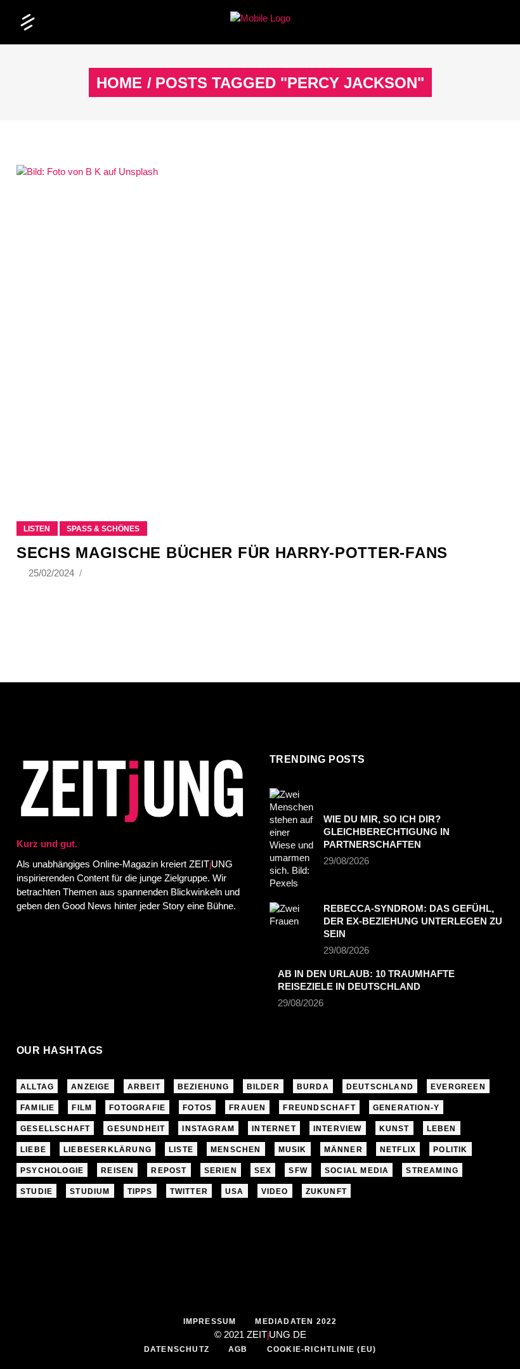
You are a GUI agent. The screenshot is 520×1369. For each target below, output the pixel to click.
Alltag (37, 1086)
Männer (343, 1149)
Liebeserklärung (107, 1149)
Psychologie (52, 1170)
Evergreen (458, 1086)
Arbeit (143, 1086)
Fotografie (137, 1107)
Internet (274, 1128)
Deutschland (379, 1086)
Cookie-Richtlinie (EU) (321, 1349)
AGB (238, 1349)
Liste (181, 1149)
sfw (298, 1170)
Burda (313, 1086)
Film (82, 1107)
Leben (442, 1128)
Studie (36, 1191)
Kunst (394, 1128)
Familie (37, 1107)
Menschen (236, 1149)
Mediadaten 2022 (296, 1321)
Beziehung (204, 1086)
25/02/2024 (53, 573)
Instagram (208, 1128)
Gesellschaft (55, 1128)
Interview (337, 1128)
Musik (292, 1149)
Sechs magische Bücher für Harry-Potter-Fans (232, 552)
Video (275, 1191)
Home (119, 83)
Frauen (247, 1107)
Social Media (357, 1170)
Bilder (263, 1086)
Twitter (189, 1191)
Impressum (210, 1321)
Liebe (33, 1149)
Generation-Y (406, 1107)
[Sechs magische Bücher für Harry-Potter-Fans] (260, 327)
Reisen (117, 1170)
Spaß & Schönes (103, 528)
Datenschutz (176, 1349)
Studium (90, 1191)
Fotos (197, 1107)
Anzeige (90, 1086)
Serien (220, 1170)
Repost (168, 1170)
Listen (36, 528)
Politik (450, 1149)
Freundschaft (319, 1107)
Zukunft (326, 1191)
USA (234, 1191)
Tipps (140, 1191)
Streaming (432, 1170)
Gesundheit (136, 1128)
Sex (263, 1170)
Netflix (398, 1149)
